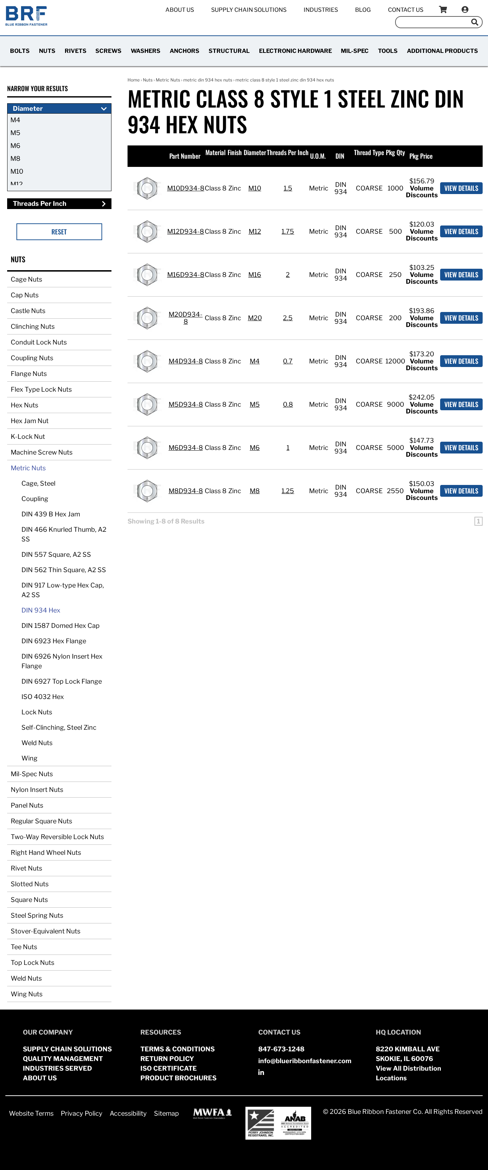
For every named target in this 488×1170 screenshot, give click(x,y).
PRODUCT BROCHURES (178, 1078)
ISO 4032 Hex (42, 696)
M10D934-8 (185, 188)
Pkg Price (421, 155)
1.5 (288, 188)
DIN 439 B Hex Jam (50, 514)
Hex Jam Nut (30, 421)
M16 (254, 274)
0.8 (288, 404)
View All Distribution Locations (408, 1073)
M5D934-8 (186, 404)
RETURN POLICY (167, 1058)
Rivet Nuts (26, 868)
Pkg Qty (395, 152)
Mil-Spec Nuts (32, 774)
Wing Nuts (27, 994)
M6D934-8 (186, 447)
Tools (388, 51)
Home (134, 80)
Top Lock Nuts (32, 962)
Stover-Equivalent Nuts (45, 931)
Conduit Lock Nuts (39, 342)
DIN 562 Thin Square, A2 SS (63, 570)
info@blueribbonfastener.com (305, 1061)
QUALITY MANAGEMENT (63, 1058)
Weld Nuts (37, 743)
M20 (255, 318)
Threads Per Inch (288, 152)
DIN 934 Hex (40, 610)
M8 (15, 158)
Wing (29, 758)
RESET (59, 231)
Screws (108, 51)
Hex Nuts (24, 405)
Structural (229, 51)
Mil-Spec (355, 51)
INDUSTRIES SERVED (57, 1068)
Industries (321, 9)
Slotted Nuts (30, 884)
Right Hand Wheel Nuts (46, 852)
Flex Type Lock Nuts (41, 389)
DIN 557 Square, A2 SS (56, 554)
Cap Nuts (25, 295)
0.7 (288, 361)
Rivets (75, 51)
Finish (235, 152)
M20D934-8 (186, 318)
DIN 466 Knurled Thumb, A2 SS (63, 534)
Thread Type (369, 152)
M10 (16, 171)
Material (215, 152)
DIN (339, 155)
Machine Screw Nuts (42, 452)
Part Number (184, 155)
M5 (15, 133)
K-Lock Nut (28, 436)
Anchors (184, 51)
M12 (16, 184)
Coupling (34, 498)
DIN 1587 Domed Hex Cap (60, 625)
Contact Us (405, 9)
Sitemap (166, 1113)
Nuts (47, 51)
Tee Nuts (24, 947)
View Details (461, 188)
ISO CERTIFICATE (168, 1068)
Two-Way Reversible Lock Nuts (57, 837)
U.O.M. (318, 155)
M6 (15, 145)
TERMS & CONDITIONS (177, 1049)
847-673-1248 (281, 1049)
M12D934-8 (185, 231)
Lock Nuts (36, 712)
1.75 (288, 231)
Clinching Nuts (33, 326)
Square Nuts (29, 899)
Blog (363, 9)
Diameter (255, 152)
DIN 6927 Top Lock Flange (61, 681)
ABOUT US (40, 1078)
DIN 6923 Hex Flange (53, 641)
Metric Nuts (28, 468)
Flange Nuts (29, 373)
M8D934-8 (186, 491)
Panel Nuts (27, 805)
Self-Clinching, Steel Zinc (58, 727)
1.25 (288, 491)
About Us (179, 9)
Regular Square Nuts (41, 821)
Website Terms (31, 1113)
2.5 (288, 318)
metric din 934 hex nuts (207, 80)
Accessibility (128, 1113)
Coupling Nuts (32, 358)
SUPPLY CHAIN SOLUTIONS (67, 1049)
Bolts (20, 51)
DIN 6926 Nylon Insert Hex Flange (62, 661)
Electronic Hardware (295, 51)
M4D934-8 (186, 361)
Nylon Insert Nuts (37, 789)
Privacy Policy (82, 1113)
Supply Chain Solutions (249, 9)
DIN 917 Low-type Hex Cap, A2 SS (62, 590)
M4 (15, 120)
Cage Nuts (26, 279)
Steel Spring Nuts (37, 915)
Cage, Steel (38, 483)
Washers (145, 51)
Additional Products (442, 51)
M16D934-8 (185, 274)
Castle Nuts (28, 310)
